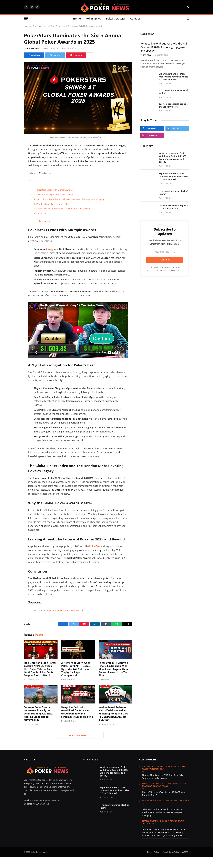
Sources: (46, 221)
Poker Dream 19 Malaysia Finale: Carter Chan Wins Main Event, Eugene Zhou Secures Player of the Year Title (114, 669)
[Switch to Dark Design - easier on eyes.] (187, 18)
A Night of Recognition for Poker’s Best (54, 194)
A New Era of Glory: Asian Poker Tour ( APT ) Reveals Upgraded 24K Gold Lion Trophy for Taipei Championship (76, 669)
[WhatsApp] (13, 171)
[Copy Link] (13, 183)
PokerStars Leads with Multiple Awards (55, 189)
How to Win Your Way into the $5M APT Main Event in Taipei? (163, 793)
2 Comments (65, 48)
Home (77, 18)
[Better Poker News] (106, 7)
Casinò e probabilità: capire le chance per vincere (174, 105)
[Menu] (26, 18)
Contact (135, 18)
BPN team (147, 55)
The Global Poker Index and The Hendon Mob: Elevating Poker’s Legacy (70, 199)
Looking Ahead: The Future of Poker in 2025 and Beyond (63, 208)
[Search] (187, 7)
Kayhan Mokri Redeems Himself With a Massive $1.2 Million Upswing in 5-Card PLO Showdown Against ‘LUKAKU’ (115, 713)
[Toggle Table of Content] (30, 181)
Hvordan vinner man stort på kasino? (173, 92)
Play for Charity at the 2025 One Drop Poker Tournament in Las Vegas (163, 776)
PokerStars (95, 546)
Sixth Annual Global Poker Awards (65, 610)
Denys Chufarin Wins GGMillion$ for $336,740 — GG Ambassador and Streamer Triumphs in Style (77, 712)
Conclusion (41, 213)
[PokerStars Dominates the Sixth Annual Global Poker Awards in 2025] (78, 133)
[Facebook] (13, 152)
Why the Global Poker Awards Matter (53, 204)
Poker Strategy (115, 18)
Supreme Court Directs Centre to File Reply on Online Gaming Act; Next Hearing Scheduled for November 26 (38, 713)
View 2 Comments (78, 735)
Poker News (93, 18)
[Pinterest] (13, 177)
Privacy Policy (166, 270)
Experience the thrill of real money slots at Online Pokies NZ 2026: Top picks (173, 76)
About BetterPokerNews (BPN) (176, 852)
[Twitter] (13, 159)
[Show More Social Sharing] (90, 55)
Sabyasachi (31, 48)
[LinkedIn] (13, 165)
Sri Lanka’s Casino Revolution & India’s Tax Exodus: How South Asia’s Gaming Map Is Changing (162, 812)
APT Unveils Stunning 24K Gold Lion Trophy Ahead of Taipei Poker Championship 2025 (164, 785)
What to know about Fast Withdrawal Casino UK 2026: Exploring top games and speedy (163, 47)
